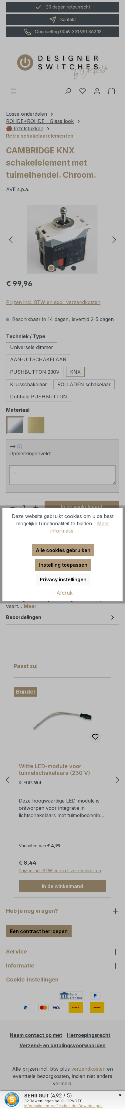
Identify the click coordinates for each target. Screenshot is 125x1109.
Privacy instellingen (63, 579)
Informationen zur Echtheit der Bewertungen (63, 1106)
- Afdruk (63, 593)
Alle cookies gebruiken (63, 550)
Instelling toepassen (63, 565)
